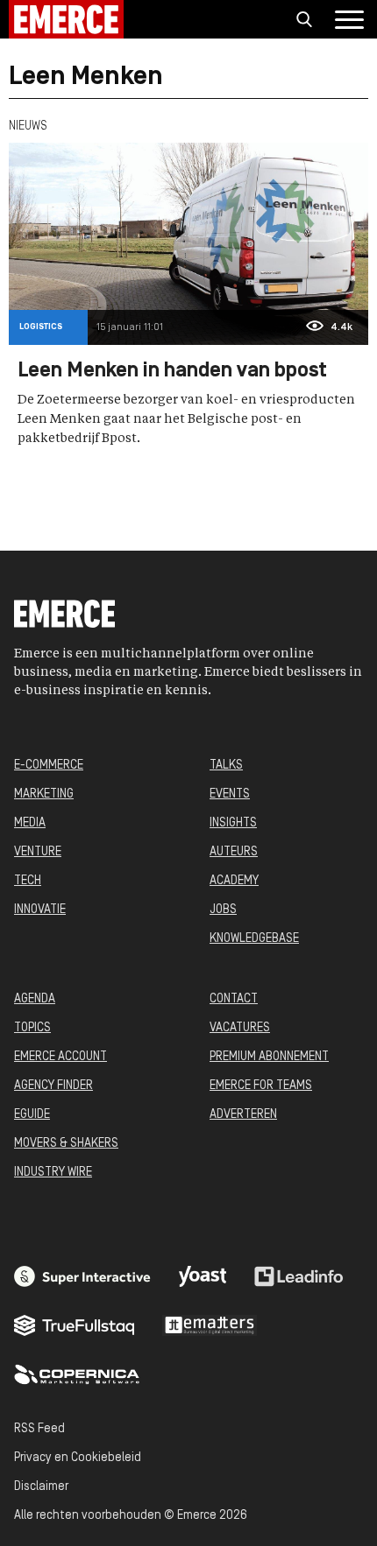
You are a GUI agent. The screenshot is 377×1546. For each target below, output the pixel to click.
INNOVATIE (40, 910)
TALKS (226, 765)
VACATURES (240, 1028)
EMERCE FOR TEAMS (261, 1086)
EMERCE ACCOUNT (60, 1057)
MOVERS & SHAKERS (66, 1143)
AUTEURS (234, 852)
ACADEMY (234, 881)
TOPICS (32, 1028)
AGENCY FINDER (53, 1086)
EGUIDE (32, 1114)
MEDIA (30, 823)
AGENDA (34, 999)
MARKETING (44, 794)
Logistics (40, 327)
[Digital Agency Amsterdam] (82, 1276)
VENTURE (37, 852)
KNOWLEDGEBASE (254, 938)
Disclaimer (41, 1486)
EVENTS (230, 794)
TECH (27, 881)
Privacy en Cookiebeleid (77, 1458)
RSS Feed (39, 1429)
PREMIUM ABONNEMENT (269, 1057)
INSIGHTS (233, 823)
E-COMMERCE (48, 765)
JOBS (223, 910)
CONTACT (234, 999)
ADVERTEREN (243, 1114)
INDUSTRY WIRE (53, 1172)
